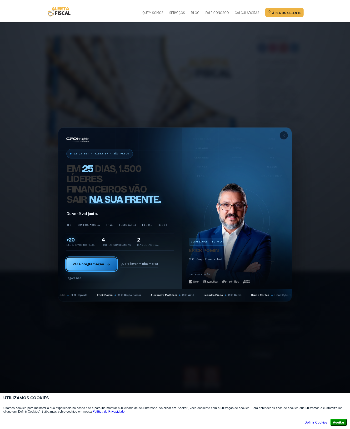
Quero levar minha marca (139, 264)
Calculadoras (247, 13)
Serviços (177, 13)
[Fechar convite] (284, 135)
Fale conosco (217, 13)
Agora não (74, 278)
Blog (195, 13)
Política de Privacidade (109, 411)
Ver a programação (88, 264)
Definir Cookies (316, 422)
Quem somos (152, 13)
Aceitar (338, 422)
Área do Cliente (286, 13)
